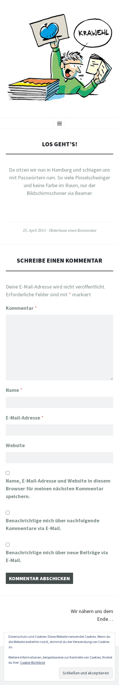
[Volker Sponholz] (59, 58)
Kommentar (21, 308)
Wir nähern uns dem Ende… (92, 615)
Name (14, 390)
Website (15, 445)
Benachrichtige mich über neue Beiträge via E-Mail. (57, 556)
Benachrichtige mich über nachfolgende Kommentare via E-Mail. (52, 524)
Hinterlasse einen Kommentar (72, 230)
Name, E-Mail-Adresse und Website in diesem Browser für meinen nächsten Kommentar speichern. (58, 488)
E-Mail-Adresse (25, 417)
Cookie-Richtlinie (32, 662)
